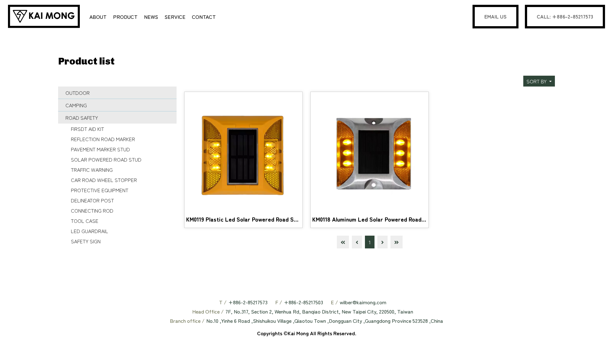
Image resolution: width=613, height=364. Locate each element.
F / (278, 302)
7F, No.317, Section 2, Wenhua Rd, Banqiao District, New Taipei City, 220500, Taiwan (319, 311)
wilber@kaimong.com (363, 302)
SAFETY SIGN (86, 241)
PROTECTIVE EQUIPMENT (99, 190)
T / (223, 302)
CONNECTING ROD (92, 210)
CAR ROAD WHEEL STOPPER (104, 180)
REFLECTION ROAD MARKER (103, 139)
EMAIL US (495, 16)
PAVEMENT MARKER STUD (100, 149)
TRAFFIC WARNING (92, 169)
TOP (600, 351)
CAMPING (76, 105)
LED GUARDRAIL (89, 231)
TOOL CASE (84, 220)
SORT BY (537, 81)
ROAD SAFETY (81, 117)
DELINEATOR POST (92, 200)
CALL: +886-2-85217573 (565, 16)
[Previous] (357, 242)
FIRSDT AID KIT (87, 129)
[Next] (382, 242)
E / (334, 302)
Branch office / (187, 320)
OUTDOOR (77, 92)
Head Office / (208, 311)
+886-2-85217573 (248, 302)
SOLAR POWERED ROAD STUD (106, 159)
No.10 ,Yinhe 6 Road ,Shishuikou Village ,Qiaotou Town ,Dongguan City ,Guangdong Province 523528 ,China (324, 320)
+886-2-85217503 (303, 302)
